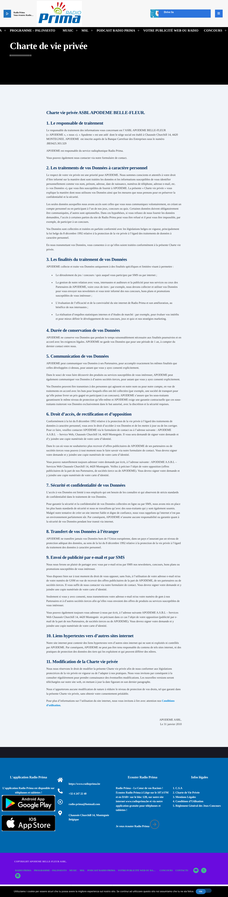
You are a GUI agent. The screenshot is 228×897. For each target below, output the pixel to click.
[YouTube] (196, 870)
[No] (207, 890)
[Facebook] (17, 875)
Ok (200, 891)
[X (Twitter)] (203, 870)
